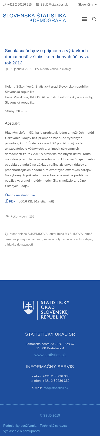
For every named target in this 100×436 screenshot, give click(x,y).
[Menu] (85, 19)
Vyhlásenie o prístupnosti (21, 431)
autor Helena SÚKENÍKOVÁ (29, 234)
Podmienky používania (20, 425)
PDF (12, 201)
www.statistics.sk (50, 355)
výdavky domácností (19, 244)
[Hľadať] (94, 19)
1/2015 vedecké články (55, 69)
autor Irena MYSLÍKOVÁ (66, 234)
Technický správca (53, 425)
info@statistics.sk (55, 388)
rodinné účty (52, 239)
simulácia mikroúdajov (77, 239)
